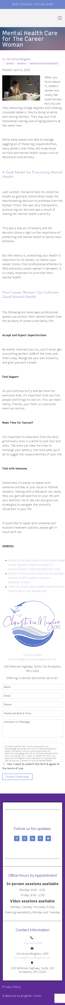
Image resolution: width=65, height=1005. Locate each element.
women (21, 63)
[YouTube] (48, 838)
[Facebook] (17, 838)
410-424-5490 (43, 4)
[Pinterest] (40, 838)
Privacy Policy (11, 987)
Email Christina (22, 4)
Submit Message (17, 776)
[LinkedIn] (32, 838)
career (9, 63)
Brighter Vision (31, 996)
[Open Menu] (60, 18)
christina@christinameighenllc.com (32, 659)
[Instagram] (24, 838)
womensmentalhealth (44, 63)
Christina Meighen (18, 59)
